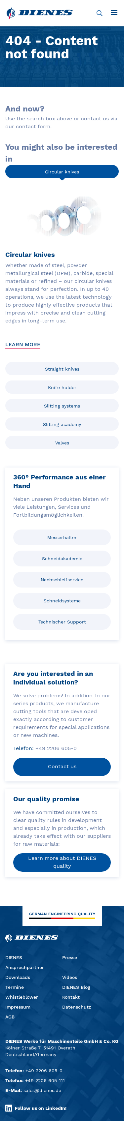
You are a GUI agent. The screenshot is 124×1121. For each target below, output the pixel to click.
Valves (62, 442)
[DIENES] (40, 13)
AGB (10, 1016)
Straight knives (62, 369)
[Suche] (99, 13)
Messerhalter (62, 537)
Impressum (17, 1007)
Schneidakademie (62, 558)
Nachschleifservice (62, 579)
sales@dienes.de (42, 1090)
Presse (69, 957)
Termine (14, 987)
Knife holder (62, 387)
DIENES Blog (76, 987)
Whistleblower (21, 997)
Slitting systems (62, 406)
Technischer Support (62, 621)
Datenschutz (76, 1007)
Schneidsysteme (62, 600)
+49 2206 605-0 (43, 1070)
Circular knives (62, 171)
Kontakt (71, 997)
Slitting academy (62, 424)
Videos (69, 977)
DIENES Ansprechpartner (24, 962)
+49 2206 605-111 (45, 1080)
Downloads (17, 977)
